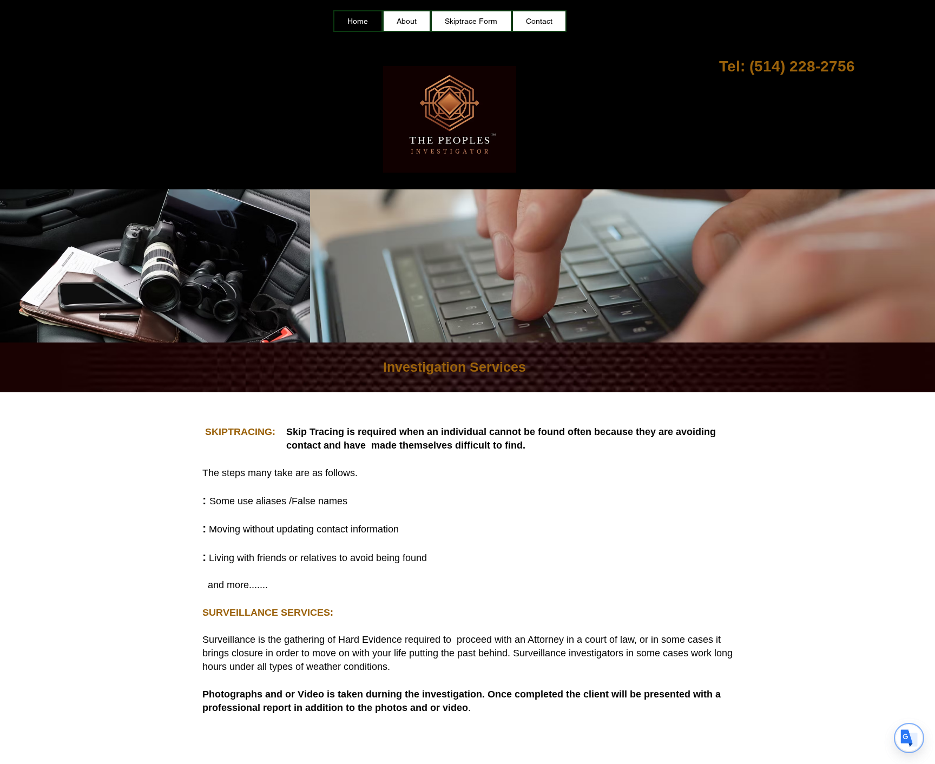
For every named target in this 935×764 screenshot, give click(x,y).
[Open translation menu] (909, 738)
